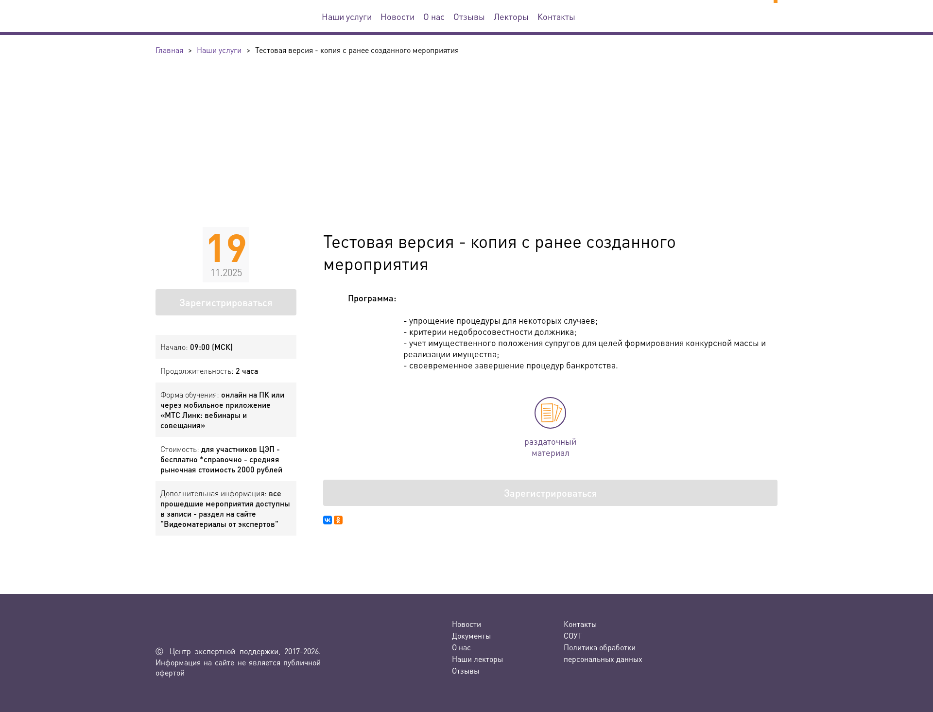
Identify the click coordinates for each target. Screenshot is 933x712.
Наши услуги (347, 16)
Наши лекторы (477, 659)
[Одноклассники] (338, 520)
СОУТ (573, 635)
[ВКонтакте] (327, 520)
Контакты (556, 16)
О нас (434, 16)
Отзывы (469, 16)
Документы (471, 635)
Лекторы (511, 16)
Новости (397, 16)
